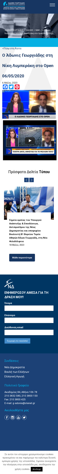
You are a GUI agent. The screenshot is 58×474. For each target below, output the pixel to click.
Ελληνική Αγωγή (14, 376)
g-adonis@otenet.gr (24, 403)
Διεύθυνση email (13, 327)
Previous (26, 180)
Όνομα (8, 303)
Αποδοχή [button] (37, 469)
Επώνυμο (9, 315)
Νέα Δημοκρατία (14, 367)
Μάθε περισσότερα (22, 257)
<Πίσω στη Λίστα (11, 48)
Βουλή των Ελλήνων (16, 371)
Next (31, 180)
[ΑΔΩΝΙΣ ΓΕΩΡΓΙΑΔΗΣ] (14, 5)
